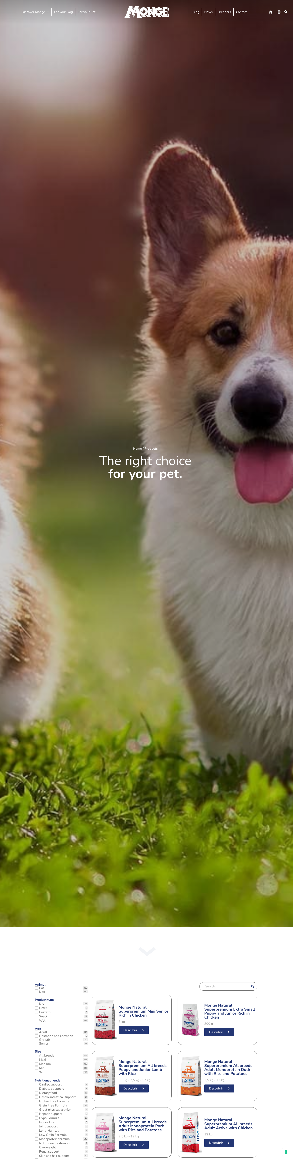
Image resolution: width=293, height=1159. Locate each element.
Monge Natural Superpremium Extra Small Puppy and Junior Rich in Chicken (229, 1011)
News (208, 12)
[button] (285, 12)
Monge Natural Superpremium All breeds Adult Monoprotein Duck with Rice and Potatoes (228, 1067)
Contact (241, 12)
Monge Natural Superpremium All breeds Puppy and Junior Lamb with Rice (143, 1067)
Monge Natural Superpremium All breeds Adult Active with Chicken (228, 1124)
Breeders (224, 12)
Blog (196, 12)
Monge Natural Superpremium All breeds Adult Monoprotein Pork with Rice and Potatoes (143, 1124)
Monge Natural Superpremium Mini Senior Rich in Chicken (143, 1011)
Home (137, 448)
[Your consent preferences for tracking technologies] (286, 1152)
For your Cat (86, 12)
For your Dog (63, 12)
